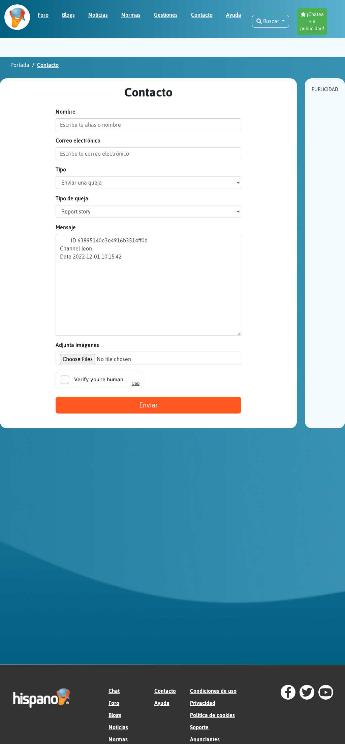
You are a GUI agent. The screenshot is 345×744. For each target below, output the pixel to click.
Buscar (271, 21)
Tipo (61, 169)
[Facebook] (288, 692)
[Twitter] (307, 692)
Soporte (199, 727)
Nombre (65, 112)
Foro (113, 703)
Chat (114, 691)
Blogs (114, 715)
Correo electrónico (78, 141)
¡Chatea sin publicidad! (312, 21)
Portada (19, 65)
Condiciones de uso (213, 691)
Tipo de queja (72, 198)
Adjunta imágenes (77, 345)
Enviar (148, 405)
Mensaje (66, 227)
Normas (118, 739)
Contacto (165, 691)
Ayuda (161, 703)
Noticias (118, 727)
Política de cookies (212, 715)
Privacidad (202, 703)
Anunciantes (205, 739)
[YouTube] (325, 692)
